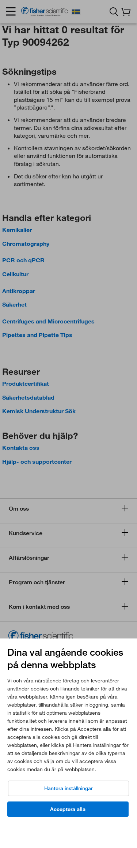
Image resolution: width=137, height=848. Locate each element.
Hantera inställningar (68, 788)
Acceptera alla (67, 809)
